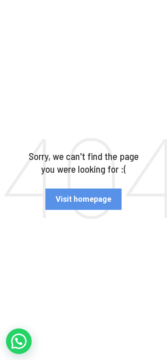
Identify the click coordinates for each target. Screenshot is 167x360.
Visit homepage (83, 199)
